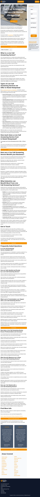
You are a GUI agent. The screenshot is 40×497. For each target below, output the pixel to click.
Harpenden (17, 416)
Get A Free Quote (14, 449)
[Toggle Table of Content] (10, 50)
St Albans (13, 416)
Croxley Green (4, 464)
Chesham (21, 416)
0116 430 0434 (20, 1)
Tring (3, 471)
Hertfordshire (4, 466)
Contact (37, 1)
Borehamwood (4, 474)
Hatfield (15, 456)
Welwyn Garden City (17, 458)
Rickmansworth (4, 469)
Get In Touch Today (13, 46)
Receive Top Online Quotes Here (13, 418)
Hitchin (15, 462)
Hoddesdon (16, 472)
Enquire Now (14, 243)
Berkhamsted (8, 416)
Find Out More (13, 327)
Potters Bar (16, 459)
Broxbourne (16, 470)
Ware (15, 469)
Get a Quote (13, 21)
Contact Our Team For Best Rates (13, 149)
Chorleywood (4, 463)
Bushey (3, 472)
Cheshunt (16, 467)
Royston (15, 473)
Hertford (15, 464)
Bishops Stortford (17, 475)
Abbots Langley (3, 416)
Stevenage (16, 461)
